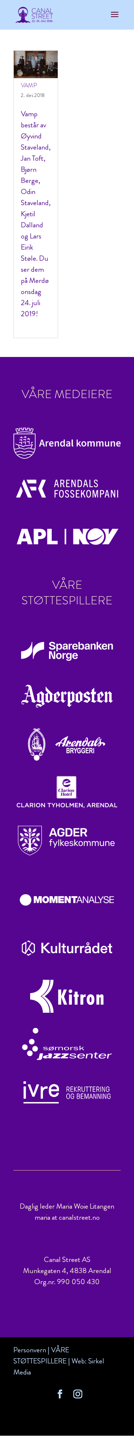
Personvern (29, 1350)
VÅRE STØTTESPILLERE (41, 1355)
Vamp (29, 85)
